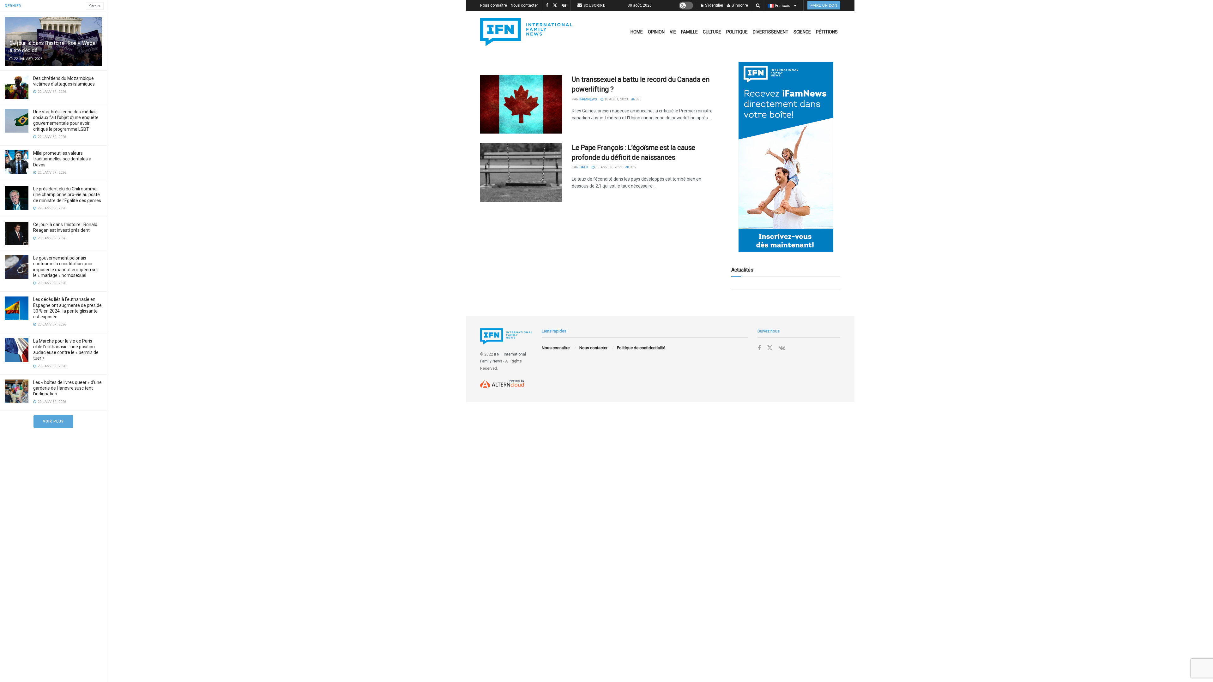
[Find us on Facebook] (547, 5)
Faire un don (824, 5)
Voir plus (53, 421)
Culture (712, 31)
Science (802, 31)
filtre (93, 6)
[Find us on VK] (564, 5)
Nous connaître (493, 5)
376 (632, 167)
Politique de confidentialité (641, 347)
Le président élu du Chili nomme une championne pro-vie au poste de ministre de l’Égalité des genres (67, 194)
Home (637, 31)
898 (638, 99)
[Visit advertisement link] (785, 157)
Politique (737, 31)
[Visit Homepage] (526, 32)
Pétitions (827, 31)
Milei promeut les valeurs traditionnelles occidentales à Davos (62, 159)
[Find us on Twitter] (555, 5)
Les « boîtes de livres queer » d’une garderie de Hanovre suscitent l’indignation (67, 388)
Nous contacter (524, 5)
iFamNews (588, 99)
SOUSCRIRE (594, 5)
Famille (689, 31)
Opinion (656, 31)
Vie (673, 31)
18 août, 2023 (615, 99)
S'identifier (713, 5)
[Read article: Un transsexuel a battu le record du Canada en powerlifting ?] (521, 104)
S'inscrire (739, 5)
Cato (583, 167)
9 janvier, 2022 (608, 167)
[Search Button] (758, 5)
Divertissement (770, 31)
